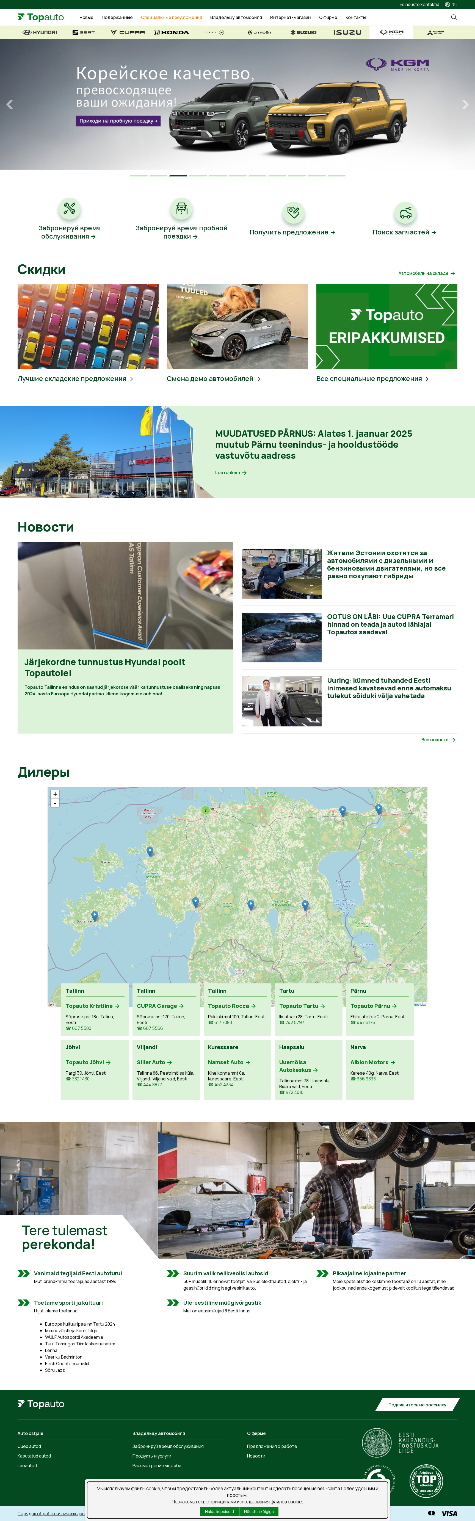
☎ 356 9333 (363, 1079)
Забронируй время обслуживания (168, 1446)
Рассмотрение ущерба (156, 1465)
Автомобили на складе (424, 273)
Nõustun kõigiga (259, 1511)
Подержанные (117, 17)
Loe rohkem (227, 472)
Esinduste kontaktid (419, 4)
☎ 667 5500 (78, 1028)
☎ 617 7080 (220, 1022)
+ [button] (55, 794)
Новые (86, 17)
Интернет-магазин (290, 17)
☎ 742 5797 (291, 1022)
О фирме (328, 17)
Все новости (435, 740)
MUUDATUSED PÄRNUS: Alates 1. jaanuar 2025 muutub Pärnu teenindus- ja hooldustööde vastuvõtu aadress (313, 444)
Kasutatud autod (34, 1456)
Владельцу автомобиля (236, 17)
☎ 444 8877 (149, 1085)
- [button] (55, 803)
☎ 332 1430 (78, 1079)
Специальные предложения (171, 17)
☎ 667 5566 (150, 1028)
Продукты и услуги (151, 1456)
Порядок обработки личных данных (55, 1514)
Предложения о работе (272, 1446)
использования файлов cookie (269, 1501)
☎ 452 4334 (221, 1085)
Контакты (356, 17)
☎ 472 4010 (291, 1092)
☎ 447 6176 (362, 1022)
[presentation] (9, 104)
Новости (256, 1456)
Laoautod (27, 1465)
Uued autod (29, 1446)
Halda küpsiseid (219, 1511)
